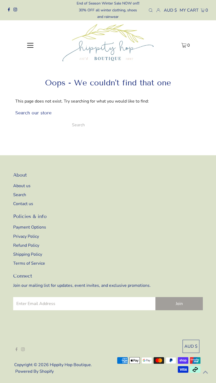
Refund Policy (26, 245)
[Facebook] (9, 10)
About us (22, 186)
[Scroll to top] (205, 372)
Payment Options (29, 227)
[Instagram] (15, 10)
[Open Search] (150, 10)
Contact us (23, 204)
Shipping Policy (27, 254)
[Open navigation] (30, 45)
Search (19, 195)
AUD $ (170, 10)
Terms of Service (29, 263)
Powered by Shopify (34, 371)
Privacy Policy (26, 236)
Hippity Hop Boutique (70, 365)
